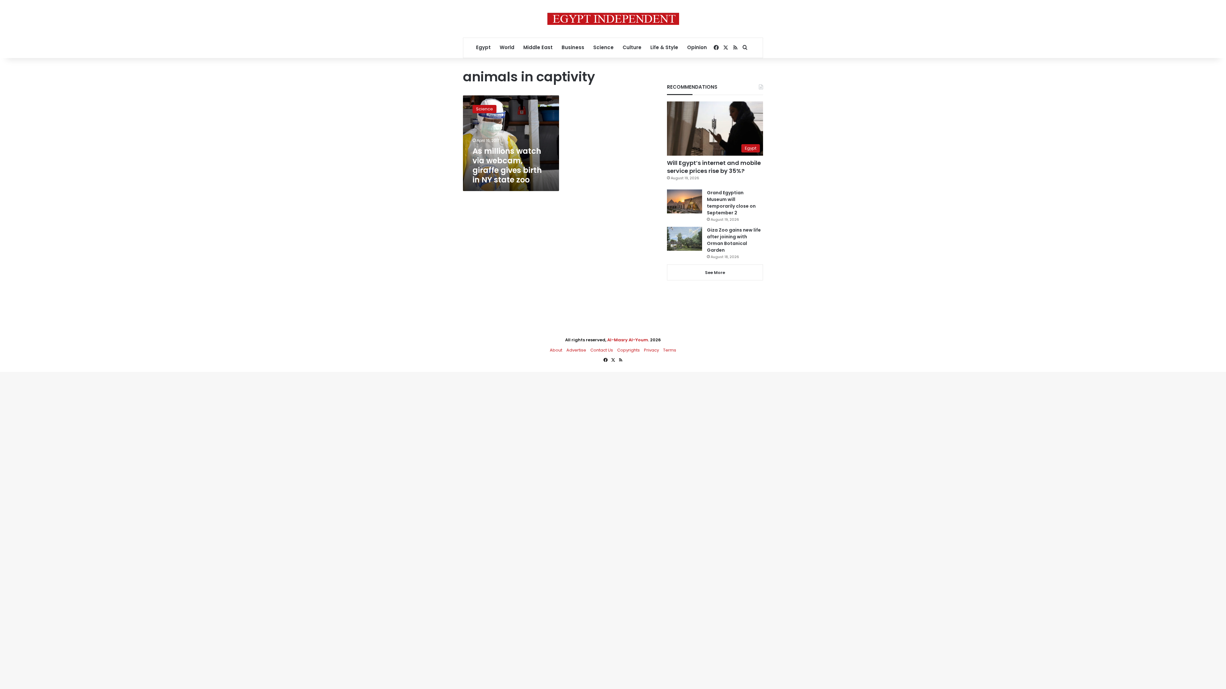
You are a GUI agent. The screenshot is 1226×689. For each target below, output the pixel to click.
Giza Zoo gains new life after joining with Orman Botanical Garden (734, 240)
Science (603, 47)
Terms (669, 350)
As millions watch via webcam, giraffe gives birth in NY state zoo (507, 165)
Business (573, 47)
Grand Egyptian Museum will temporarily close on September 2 (731, 202)
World (507, 47)
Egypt (483, 47)
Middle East (538, 47)
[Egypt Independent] (613, 19)
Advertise (576, 350)
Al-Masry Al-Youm (627, 340)
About (556, 350)
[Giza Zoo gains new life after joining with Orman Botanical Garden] (684, 239)
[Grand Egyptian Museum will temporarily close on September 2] (684, 201)
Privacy (651, 350)
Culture (632, 47)
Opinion (697, 47)
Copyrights (628, 350)
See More (715, 273)
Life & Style (664, 47)
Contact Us (601, 350)
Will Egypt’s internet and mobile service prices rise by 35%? (714, 167)
